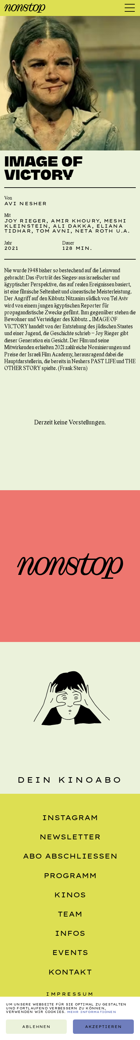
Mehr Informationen (91, 1012)
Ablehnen (36, 1026)
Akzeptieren (103, 1026)
